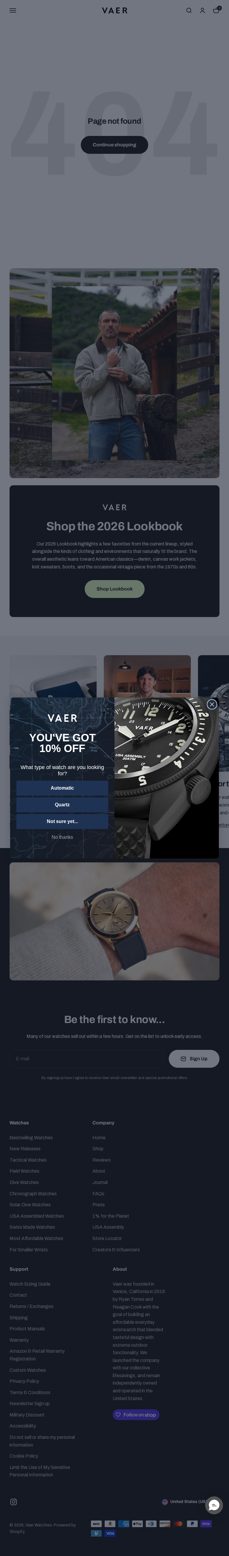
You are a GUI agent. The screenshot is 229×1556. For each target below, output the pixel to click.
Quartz (62, 804)
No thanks (62, 837)
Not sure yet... (62, 821)
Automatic (62, 788)
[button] (214, 1505)
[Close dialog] (212, 704)
